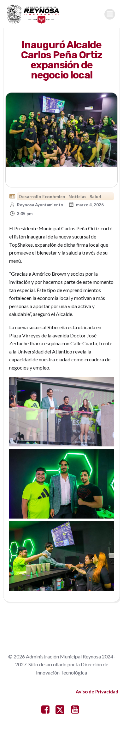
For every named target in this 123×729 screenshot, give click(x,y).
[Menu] (109, 14)
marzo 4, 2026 (90, 204)
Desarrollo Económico (42, 196)
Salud (95, 196)
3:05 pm (24, 213)
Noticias (77, 196)
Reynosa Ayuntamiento (40, 204)
